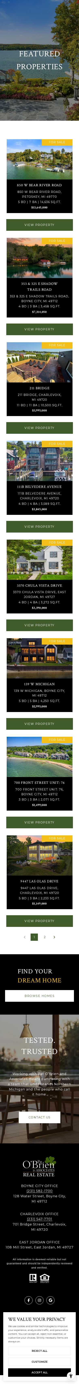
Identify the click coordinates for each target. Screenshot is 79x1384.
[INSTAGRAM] (39, 1300)
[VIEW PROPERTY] (39, 221)
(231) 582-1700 (40, 1191)
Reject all (39, 1350)
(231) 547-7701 (39, 1219)
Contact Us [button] (40, 1117)
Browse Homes (39, 996)
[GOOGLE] (50, 1300)
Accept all (40, 1372)
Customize (40, 1361)
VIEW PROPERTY (39, 225)
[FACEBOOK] (29, 1300)
